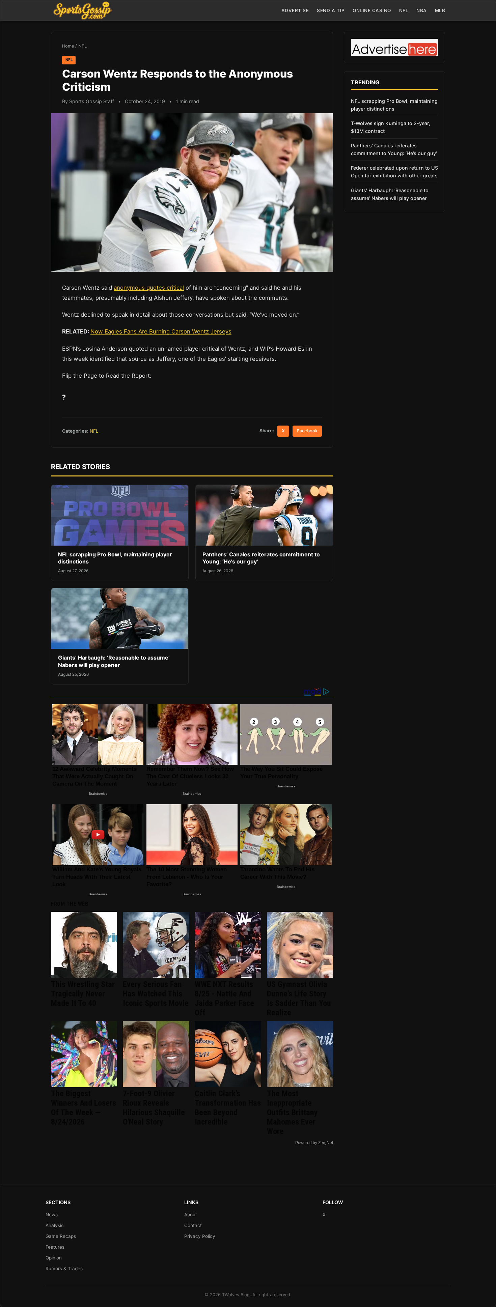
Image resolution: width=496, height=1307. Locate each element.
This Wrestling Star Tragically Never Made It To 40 (83, 994)
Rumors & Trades (64, 1268)
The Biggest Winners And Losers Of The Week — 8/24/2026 (83, 1108)
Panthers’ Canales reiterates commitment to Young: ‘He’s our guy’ (394, 149)
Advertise (295, 10)
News (52, 1214)
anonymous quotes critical (149, 287)
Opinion (54, 1257)
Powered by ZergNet (314, 1142)
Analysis (54, 1225)
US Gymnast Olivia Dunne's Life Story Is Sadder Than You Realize (299, 998)
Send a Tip (331, 10)
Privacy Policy (199, 1236)
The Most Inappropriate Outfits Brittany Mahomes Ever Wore (292, 1112)
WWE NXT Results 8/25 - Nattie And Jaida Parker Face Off (224, 998)
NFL (404, 10)
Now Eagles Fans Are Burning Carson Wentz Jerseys (160, 331)
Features (55, 1247)
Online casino (372, 10)
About (190, 1214)
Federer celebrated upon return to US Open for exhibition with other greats (394, 171)
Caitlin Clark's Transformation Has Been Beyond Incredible (228, 1108)
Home (68, 46)
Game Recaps (61, 1236)
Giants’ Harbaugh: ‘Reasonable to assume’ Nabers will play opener (114, 661)
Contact (193, 1225)
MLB (440, 10)
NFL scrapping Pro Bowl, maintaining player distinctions (394, 105)
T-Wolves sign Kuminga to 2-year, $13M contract (390, 127)
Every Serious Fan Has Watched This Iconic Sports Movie (156, 994)
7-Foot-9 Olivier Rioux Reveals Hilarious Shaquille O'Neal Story (154, 1108)
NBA (421, 10)
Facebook (307, 430)
